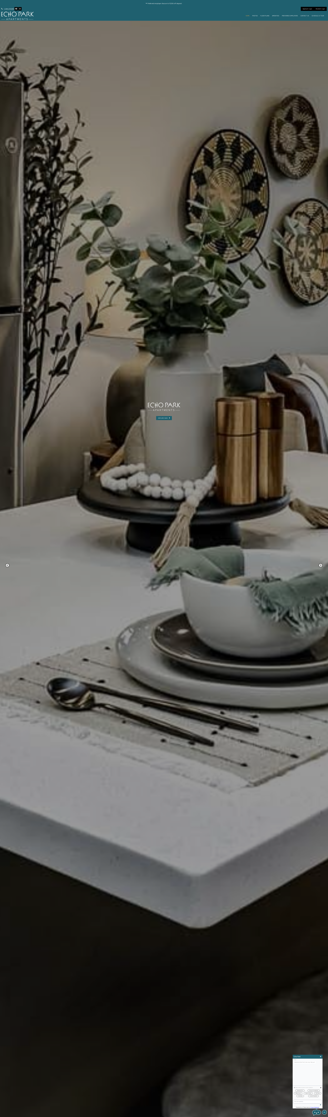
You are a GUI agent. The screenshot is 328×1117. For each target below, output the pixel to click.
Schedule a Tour (318, 15)
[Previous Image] (7, 565)
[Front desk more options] (324, 1112)
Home (248, 15)
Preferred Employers (290, 15)
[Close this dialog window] (320, 1056)
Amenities (275, 15)
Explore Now (163, 418)
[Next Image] (321, 565)
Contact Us (304, 15)
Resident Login (321, 9)
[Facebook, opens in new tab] (16, 8)
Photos (255, 15)
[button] (164, 3)
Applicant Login (308, 9)
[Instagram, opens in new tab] (20, 8)
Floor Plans (264, 15)
